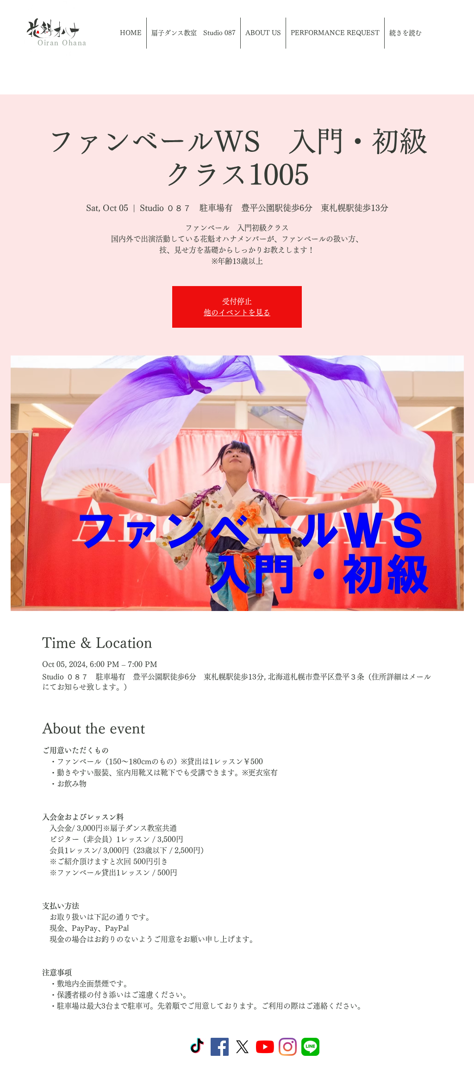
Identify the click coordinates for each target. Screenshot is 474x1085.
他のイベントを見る (237, 312)
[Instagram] (288, 1047)
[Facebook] (220, 1047)
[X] (242, 1047)
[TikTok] (197, 1047)
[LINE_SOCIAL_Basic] (310, 1047)
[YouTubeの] (265, 1047)
